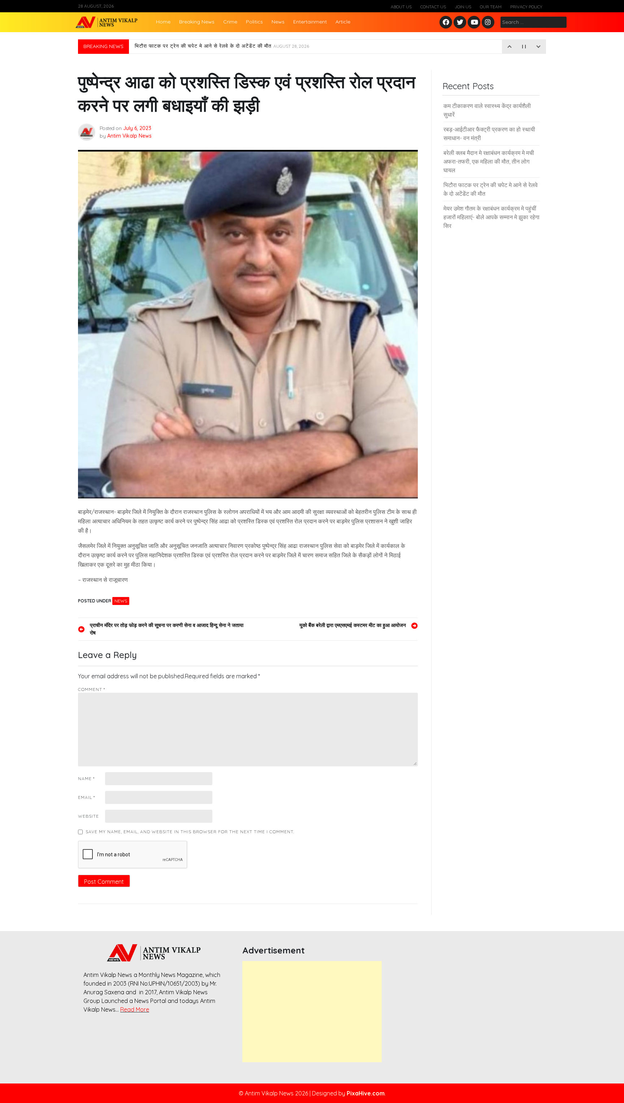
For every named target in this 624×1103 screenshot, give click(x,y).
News (278, 21)
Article (342, 21)
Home (163, 21)
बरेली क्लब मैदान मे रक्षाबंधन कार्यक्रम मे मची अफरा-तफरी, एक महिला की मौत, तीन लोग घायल (488, 161)
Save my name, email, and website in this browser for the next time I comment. (190, 831)
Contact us (433, 6)
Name (86, 778)
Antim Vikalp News (129, 136)
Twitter (460, 23)
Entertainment (310, 21)
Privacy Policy (526, 6)
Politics (254, 21)
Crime (230, 21)
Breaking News (196, 21)
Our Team (491, 6)
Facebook (447, 23)
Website (88, 816)
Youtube (474, 23)
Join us (463, 6)
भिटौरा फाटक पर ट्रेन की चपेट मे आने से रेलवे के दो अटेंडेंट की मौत (222, 46)
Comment (91, 689)
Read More (134, 1009)
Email (86, 797)
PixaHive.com (366, 1093)
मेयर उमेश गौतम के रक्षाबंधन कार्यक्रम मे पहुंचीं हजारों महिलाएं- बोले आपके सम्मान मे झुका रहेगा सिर (491, 217)
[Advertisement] (312, 1011)
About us (401, 6)
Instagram (489, 23)
